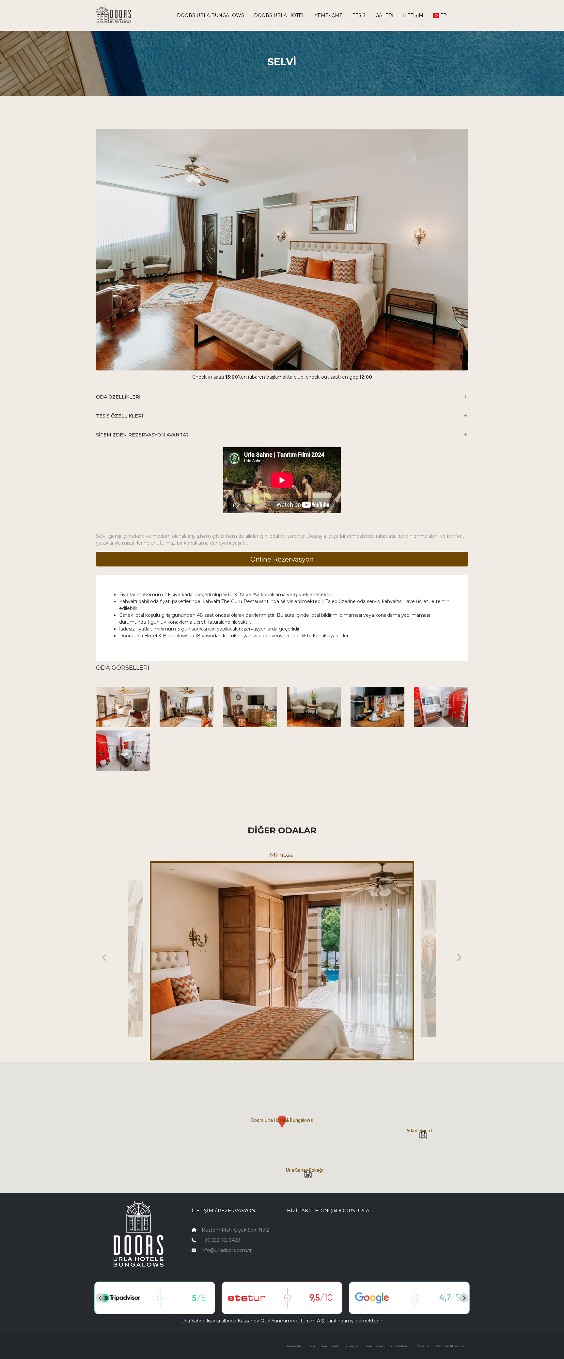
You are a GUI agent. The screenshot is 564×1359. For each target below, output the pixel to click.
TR (443, 15)
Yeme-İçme (329, 15)
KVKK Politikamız (450, 1346)
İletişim (413, 15)
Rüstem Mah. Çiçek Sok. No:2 (235, 1230)
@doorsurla (350, 1211)
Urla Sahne (193, 1321)
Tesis (359, 15)
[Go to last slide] (100, 1297)
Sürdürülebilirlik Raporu (341, 1346)
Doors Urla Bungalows (210, 15)
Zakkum (282, 855)
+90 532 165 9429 (220, 1240)
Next (459, 957)
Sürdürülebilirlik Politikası (387, 1346)
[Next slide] (463, 1297)
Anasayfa (294, 1346)
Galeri (384, 15)
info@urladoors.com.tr (226, 1250)
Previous (105, 957)
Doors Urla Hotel (279, 15)
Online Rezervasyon (282, 559)
